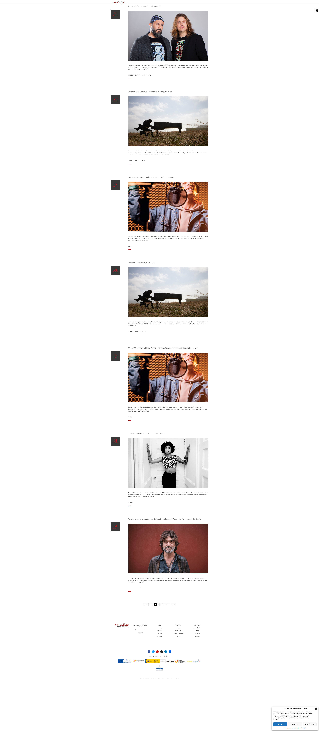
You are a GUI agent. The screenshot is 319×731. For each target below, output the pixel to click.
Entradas (165, 7)
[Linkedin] (165, 651)
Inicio (159, 625)
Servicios (135, 7)
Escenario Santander (178, 633)
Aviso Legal (296, 728)
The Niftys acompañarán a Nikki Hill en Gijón (147, 434)
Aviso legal (143, 678)
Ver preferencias (309, 724)
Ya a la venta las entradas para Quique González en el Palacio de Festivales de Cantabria (164, 519)
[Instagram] (161, 651)
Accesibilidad (197, 628)
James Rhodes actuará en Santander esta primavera (150, 92)
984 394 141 (141, 632)
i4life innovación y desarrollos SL (157, 656)
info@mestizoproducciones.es (140, 629)
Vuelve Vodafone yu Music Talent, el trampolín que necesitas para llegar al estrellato (163, 348)
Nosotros (125, 7)
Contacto (144, 7)
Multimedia (154, 7)
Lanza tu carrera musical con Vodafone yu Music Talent (151, 177)
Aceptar (280, 724)
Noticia (144, 75)
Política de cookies (288, 728)
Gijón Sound (178, 630)
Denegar (294, 724)
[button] (317, 10)
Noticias (116, 7)
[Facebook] (149, 651)
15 (172, 604)
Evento (137, 75)
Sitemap (197, 630)
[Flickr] (170, 651)
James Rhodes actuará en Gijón (141, 263)
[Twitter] (153, 651)
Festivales (174, 7)
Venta (149, 75)
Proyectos (184, 7)
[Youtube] (157, 651)
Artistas (130, 75)
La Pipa (178, 636)
